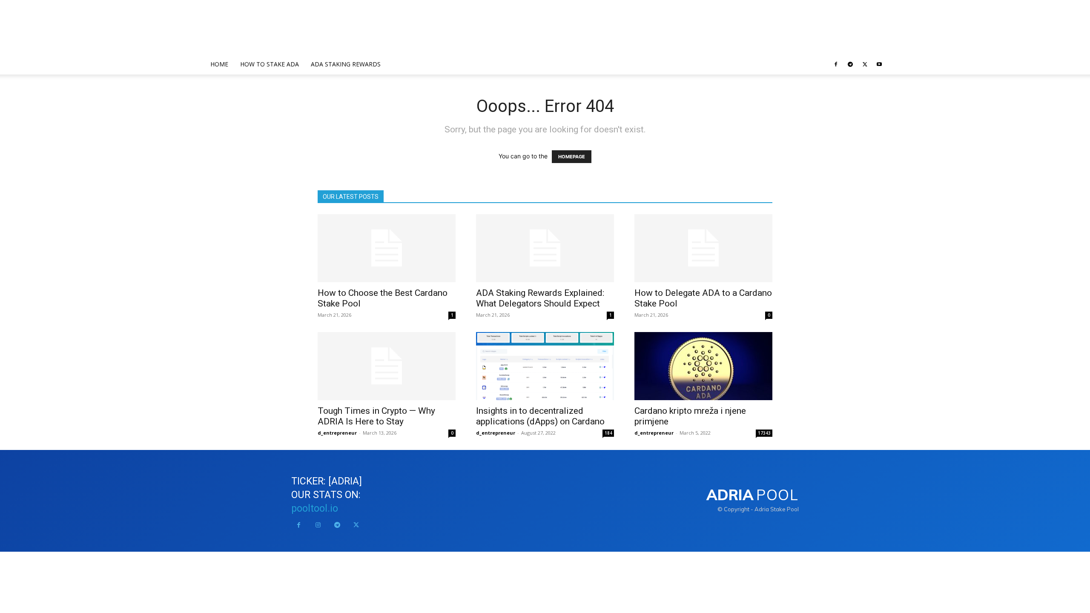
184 (608, 433)
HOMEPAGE (571, 157)
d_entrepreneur (337, 433)
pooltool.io (314, 508)
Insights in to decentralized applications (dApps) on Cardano (540, 416)
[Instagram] (317, 525)
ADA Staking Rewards (346, 64)
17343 (764, 433)
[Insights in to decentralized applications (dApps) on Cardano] (545, 366)
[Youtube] (879, 64)
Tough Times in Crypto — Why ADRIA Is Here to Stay (376, 416)
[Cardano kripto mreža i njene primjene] (703, 366)
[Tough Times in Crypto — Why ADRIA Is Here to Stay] (387, 366)
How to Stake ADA (269, 64)
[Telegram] (850, 64)
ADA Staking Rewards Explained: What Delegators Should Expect (540, 298)
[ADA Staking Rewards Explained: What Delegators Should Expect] (545, 248)
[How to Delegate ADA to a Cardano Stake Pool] (703, 248)
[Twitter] (864, 64)
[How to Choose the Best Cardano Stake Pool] (387, 248)
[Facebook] (835, 64)
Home (219, 64)
